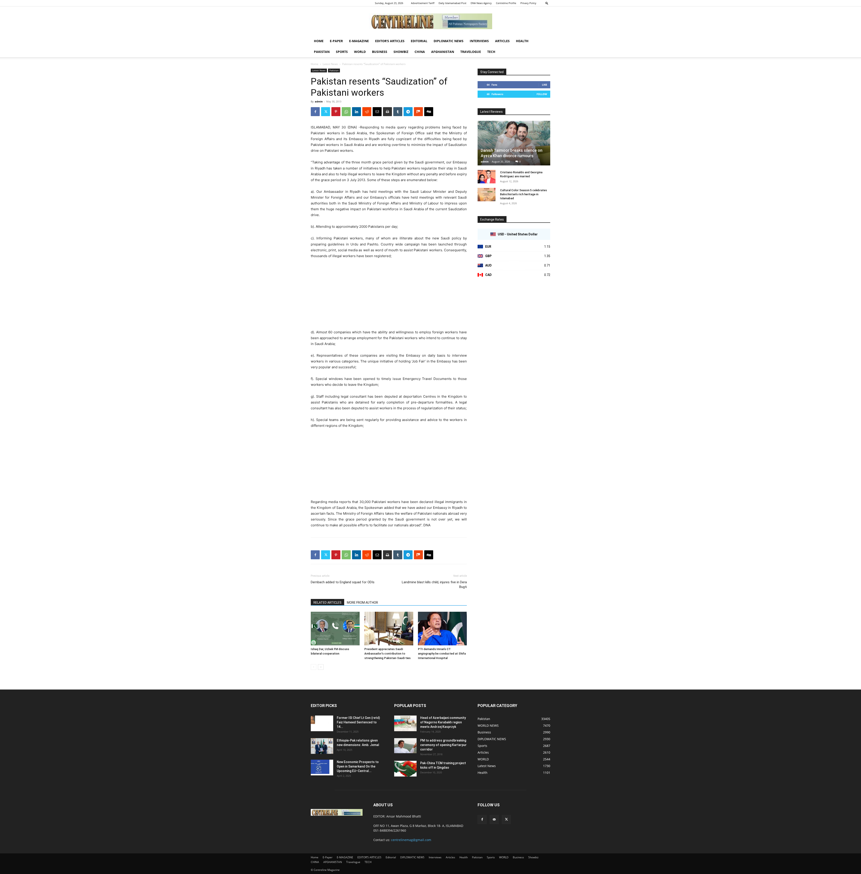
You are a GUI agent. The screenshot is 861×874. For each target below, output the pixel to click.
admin (319, 101)
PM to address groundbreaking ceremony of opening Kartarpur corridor (443, 745)
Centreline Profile (506, 3)
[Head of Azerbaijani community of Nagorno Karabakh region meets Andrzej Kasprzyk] (405, 723)
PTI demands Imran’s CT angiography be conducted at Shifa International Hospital (442, 653)
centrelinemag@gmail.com (411, 840)
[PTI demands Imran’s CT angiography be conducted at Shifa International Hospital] (442, 628)
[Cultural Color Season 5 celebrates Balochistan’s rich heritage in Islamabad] (487, 194)
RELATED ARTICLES (327, 602)
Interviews (479, 41)
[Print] (387, 111)
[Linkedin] (356, 111)
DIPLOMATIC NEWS (448, 41)
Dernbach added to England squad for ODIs (342, 582)
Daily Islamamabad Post (452, 3)
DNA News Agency (481, 3)
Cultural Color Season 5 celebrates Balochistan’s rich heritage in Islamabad (523, 194)
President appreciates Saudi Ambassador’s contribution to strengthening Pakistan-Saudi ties (387, 653)
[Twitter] (325, 111)
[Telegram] (408, 111)
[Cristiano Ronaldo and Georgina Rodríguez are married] (487, 176)
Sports (342, 52)
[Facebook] (315, 111)
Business (379, 52)
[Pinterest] (335, 111)
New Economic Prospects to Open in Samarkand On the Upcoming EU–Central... (358, 766)
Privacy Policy (528, 3)
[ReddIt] (366, 111)
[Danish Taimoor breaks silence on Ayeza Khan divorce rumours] (514, 143)
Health (522, 41)
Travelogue (470, 52)
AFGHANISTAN (442, 52)
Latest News (330, 64)
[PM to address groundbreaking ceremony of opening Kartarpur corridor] (405, 745)
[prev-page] (313, 667)
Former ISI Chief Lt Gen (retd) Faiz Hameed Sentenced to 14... (358, 722)
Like (544, 84)
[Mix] (418, 111)
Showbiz (401, 52)
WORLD (360, 52)
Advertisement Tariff (422, 3)
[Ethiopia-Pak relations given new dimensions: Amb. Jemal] (322, 746)
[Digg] (428, 111)
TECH (491, 52)
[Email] (377, 111)
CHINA (420, 52)
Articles (502, 41)
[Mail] (494, 819)
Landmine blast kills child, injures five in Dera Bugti (434, 584)
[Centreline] (430, 21)
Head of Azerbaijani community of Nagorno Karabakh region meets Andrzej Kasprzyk (443, 722)
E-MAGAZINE (359, 41)
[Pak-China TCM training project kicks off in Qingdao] (405, 768)
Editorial (419, 41)
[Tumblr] (397, 111)
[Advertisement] (389, 296)
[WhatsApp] (346, 111)
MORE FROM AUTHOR (362, 602)
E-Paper (336, 41)
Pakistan (322, 52)
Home (319, 41)
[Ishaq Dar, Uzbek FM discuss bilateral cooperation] (335, 628)
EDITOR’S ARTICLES (389, 41)
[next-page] (321, 667)
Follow (542, 94)
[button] (547, 3)
